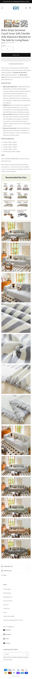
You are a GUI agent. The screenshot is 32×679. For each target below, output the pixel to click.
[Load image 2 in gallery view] (16, 23)
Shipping (3, 42)
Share (4, 575)
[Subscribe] (27, 654)
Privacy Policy (7, 589)
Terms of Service (7, 601)
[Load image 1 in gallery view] (7, 23)
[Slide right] (30, 24)
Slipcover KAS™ (17, 675)
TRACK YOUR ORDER (8, 616)
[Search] (26, 8)
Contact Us (6, 608)
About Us (6, 604)
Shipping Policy (7, 597)
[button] (16, 60)
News (4, 612)
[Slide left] (2, 24)
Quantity (3, 45)
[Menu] (2, 8)
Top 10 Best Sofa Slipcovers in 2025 (13, 620)
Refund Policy (7, 593)
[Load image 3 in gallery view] (24, 23)
